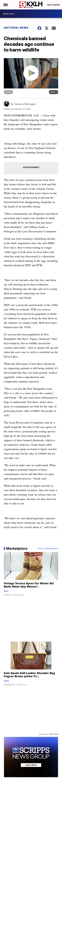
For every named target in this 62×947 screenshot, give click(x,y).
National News (16, 27)
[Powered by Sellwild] (53, 734)
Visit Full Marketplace (47, 548)
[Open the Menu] (5, 5)
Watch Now (52, 5)
